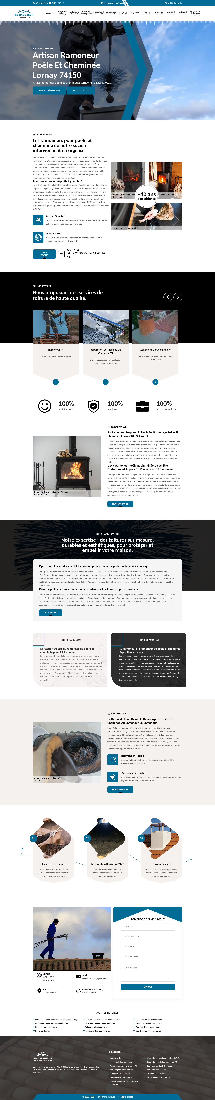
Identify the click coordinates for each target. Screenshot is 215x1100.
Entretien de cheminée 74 (159, 13)
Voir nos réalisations (49, 91)
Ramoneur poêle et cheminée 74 (111, 13)
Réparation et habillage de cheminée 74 (62, 13)
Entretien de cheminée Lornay (148, 1027)
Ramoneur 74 (50, 13)
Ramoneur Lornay (42, 1031)
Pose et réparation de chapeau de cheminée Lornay (56, 1020)
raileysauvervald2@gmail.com (116, 3)
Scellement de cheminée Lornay (149, 1020)
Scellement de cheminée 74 (74, 13)
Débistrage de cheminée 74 (183, 13)
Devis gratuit (44, 254)
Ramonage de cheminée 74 (123, 13)
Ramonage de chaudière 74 (171, 13)
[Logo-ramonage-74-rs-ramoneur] (24, 18)
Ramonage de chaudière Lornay (98, 1031)
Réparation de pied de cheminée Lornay (51, 1024)
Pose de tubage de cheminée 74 (98, 13)
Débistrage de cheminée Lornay (148, 1031)
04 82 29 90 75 (42, 3)
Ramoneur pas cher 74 (135, 13)
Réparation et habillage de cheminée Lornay (103, 1020)
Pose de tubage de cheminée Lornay (100, 1024)
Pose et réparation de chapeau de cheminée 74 (195, 13)
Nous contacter (81, 91)
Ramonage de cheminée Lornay (148, 1024)
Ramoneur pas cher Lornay (46, 1027)
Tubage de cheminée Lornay (96, 1027)
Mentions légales (125, 1097)
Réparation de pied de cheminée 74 (86, 13)
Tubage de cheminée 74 (147, 13)
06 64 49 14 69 (58, 3)
